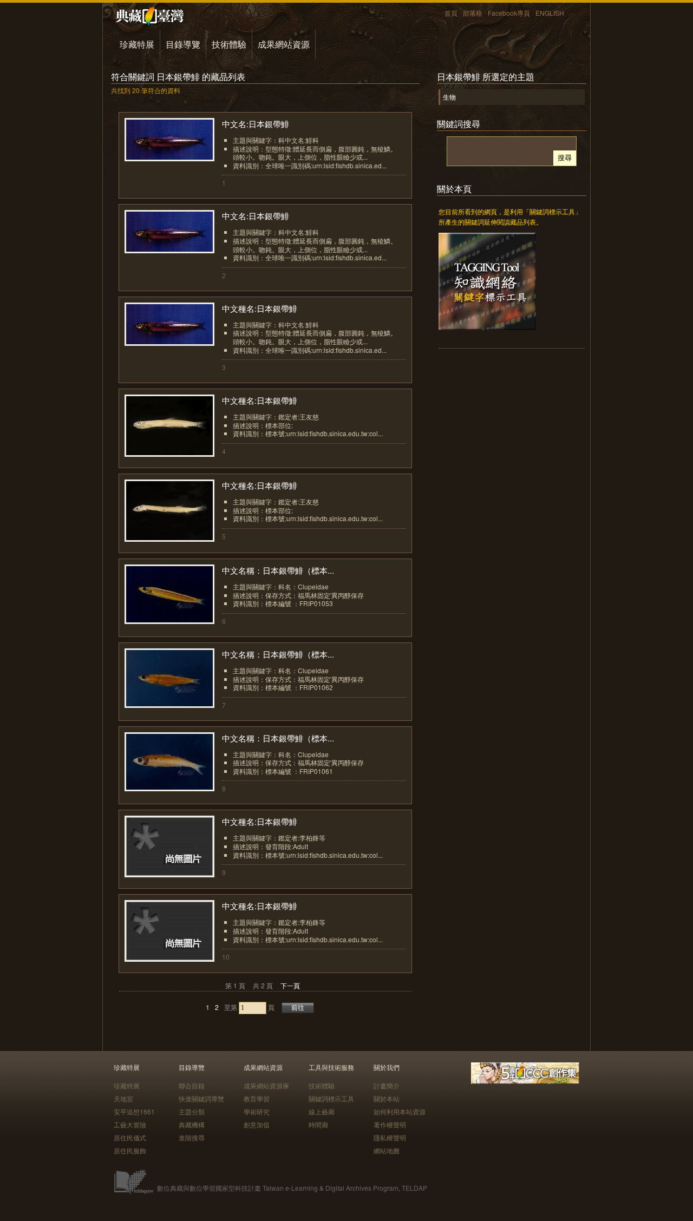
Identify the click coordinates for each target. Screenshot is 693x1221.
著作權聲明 (390, 1124)
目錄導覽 (183, 44)
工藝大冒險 (130, 1124)
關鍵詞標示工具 (331, 1098)
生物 (449, 96)
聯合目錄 (192, 1085)
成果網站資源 (284, 44)
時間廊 (318, 1124)
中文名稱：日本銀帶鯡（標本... (278, 570)
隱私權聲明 (390, 1137)
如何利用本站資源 (400, 1111)
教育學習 (257, 1098)
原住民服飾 (130, 1150)
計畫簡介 (387, 1085)
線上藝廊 (322, 1111)
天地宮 (123, 1098)
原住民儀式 (130, 1137)
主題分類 (192, 1111)
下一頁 (290, 985)
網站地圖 (387, 1150)
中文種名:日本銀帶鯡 (259, 308)
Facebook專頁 (509, 12)
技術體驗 (229, 44)
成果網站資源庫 (266, 1085)
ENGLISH (549, 12)
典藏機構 (192, 1124)
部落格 (472, 12)
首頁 (450, 12)
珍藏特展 (137, 44)
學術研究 (257, 1111)
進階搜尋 (192, 1137)
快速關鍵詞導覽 (201, 1098)
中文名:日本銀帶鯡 (255, 123)
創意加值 (257, 1124)
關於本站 (387, 1098)
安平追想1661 (134, 1111)
